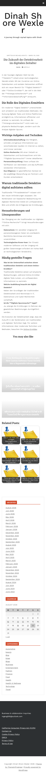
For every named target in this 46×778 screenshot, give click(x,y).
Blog (18, 67)
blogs (8, 658)
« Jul (8, 637)
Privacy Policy (7, 740)
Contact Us (6, 731)
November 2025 (12, 536)
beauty (8, 652)
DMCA (4, 737)
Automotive (10, 649)
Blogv (8, 661)
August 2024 (11, 582)
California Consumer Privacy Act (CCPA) (18, 728)
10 (8, 622)
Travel (8, 689)
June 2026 (10, 514)
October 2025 (11, 539)
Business (9, 665)
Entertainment (12, 668)
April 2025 (10, 557)
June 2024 (10, 589)
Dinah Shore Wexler (23, 24)
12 (18, 622)
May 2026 (10, 517)
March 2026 (11, 523)
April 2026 (10, 520)
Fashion (9, 671)
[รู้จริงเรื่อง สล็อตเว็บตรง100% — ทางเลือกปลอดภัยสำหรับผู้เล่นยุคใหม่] (23, 379)
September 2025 (13, 542)
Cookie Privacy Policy (11, 734)
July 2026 (10, 511)
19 (18, 625)
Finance (9, 674)
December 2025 (12, 533)
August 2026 (11, 508)
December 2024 (12, 570)
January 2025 (11, 567)
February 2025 (12, 564)
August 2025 (11, 545)
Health (8, 680)
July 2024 (10, 585)
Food (8, 677)
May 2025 (10, 554)
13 (23, 622)
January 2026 (11, 529)
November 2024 (12, 573)
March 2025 (11, 561)
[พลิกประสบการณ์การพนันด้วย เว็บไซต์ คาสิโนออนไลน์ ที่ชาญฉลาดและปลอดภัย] (23, 405)
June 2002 (10, 592)
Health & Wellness (13, 683)
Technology (10, 686)
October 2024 (11, 576)
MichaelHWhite (21, 55)
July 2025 (10, 548)
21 (28, 625)
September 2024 (13, 579)
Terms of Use (7, 744)
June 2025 (10, 551)
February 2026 (12, 526)
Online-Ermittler (30, 329)
